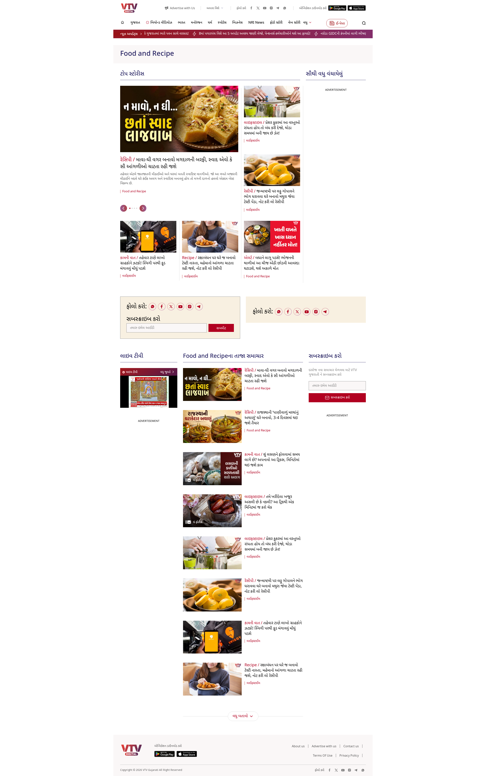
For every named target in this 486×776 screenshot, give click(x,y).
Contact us (351, 746)
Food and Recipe (134, 191)
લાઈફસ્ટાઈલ (253, 141)
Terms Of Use (322, 755)
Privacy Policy (349, 755)
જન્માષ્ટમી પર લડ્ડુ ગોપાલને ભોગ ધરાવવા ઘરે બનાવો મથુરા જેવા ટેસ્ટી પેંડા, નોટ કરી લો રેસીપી (269, 197)
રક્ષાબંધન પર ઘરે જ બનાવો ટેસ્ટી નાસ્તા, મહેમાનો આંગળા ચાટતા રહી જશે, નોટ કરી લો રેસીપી (209, 263)
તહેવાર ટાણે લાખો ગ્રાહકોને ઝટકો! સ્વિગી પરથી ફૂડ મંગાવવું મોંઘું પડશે (142, 263)
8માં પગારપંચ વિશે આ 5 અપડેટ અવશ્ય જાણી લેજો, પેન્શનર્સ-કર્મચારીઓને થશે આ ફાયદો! (176, 34)
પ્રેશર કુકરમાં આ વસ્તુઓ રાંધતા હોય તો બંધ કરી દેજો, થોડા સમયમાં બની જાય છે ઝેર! (272, 128)
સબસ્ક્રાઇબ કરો (340, 397)
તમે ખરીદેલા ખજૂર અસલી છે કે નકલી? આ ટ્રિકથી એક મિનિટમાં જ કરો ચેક (269, 502)
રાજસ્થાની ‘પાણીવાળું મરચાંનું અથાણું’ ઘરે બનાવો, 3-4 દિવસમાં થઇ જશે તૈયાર (271, 418)
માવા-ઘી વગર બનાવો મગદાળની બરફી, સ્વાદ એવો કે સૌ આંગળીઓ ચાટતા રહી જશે (176, 163)
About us (298, 746)
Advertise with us (324, 746)
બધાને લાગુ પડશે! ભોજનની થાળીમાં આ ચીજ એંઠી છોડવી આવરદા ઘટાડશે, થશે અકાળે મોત (271, 263)
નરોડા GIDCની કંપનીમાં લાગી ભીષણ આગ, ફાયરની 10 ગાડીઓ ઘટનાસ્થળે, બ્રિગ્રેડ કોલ (296, 34)
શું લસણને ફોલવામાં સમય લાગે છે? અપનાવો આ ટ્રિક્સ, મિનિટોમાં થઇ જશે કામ (272, 460)
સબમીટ (221, 328)
